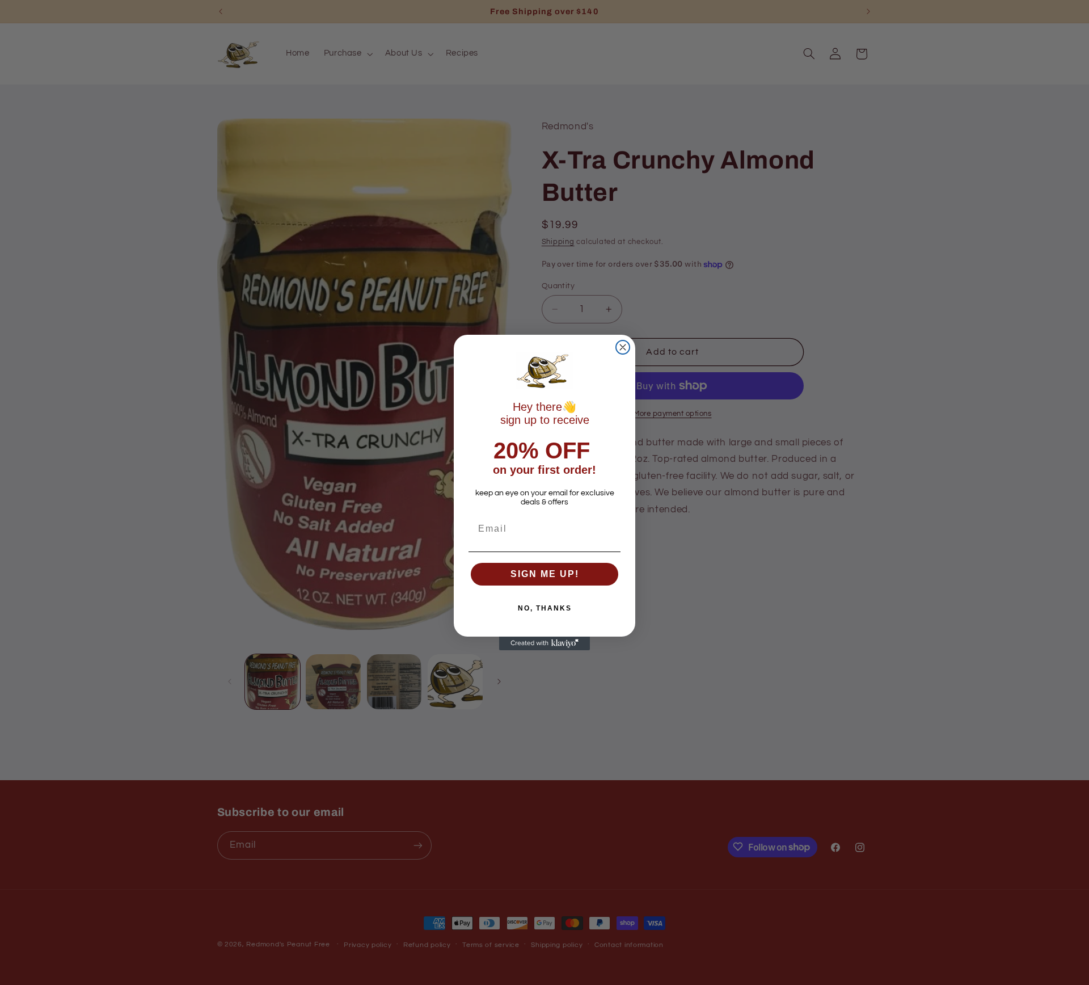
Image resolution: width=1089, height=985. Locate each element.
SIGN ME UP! (544, 574)
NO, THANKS (545, 608)
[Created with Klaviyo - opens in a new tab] (544, 643)
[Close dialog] (623, 347)
